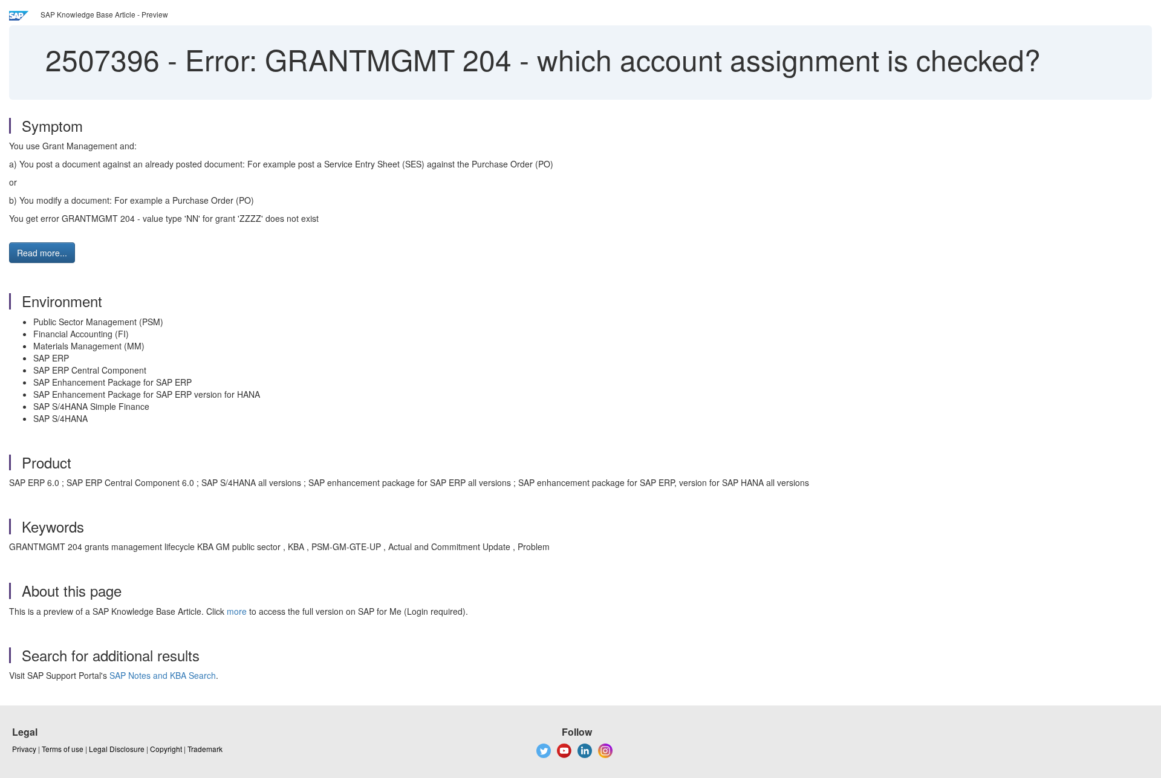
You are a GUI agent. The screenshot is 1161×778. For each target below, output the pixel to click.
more (237, 611)
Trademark (205, 749)
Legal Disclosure (117, 749)
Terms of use (62, 749)
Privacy (24, 749)
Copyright (166, 749)
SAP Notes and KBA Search (162, 675)
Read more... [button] (42, 253)
